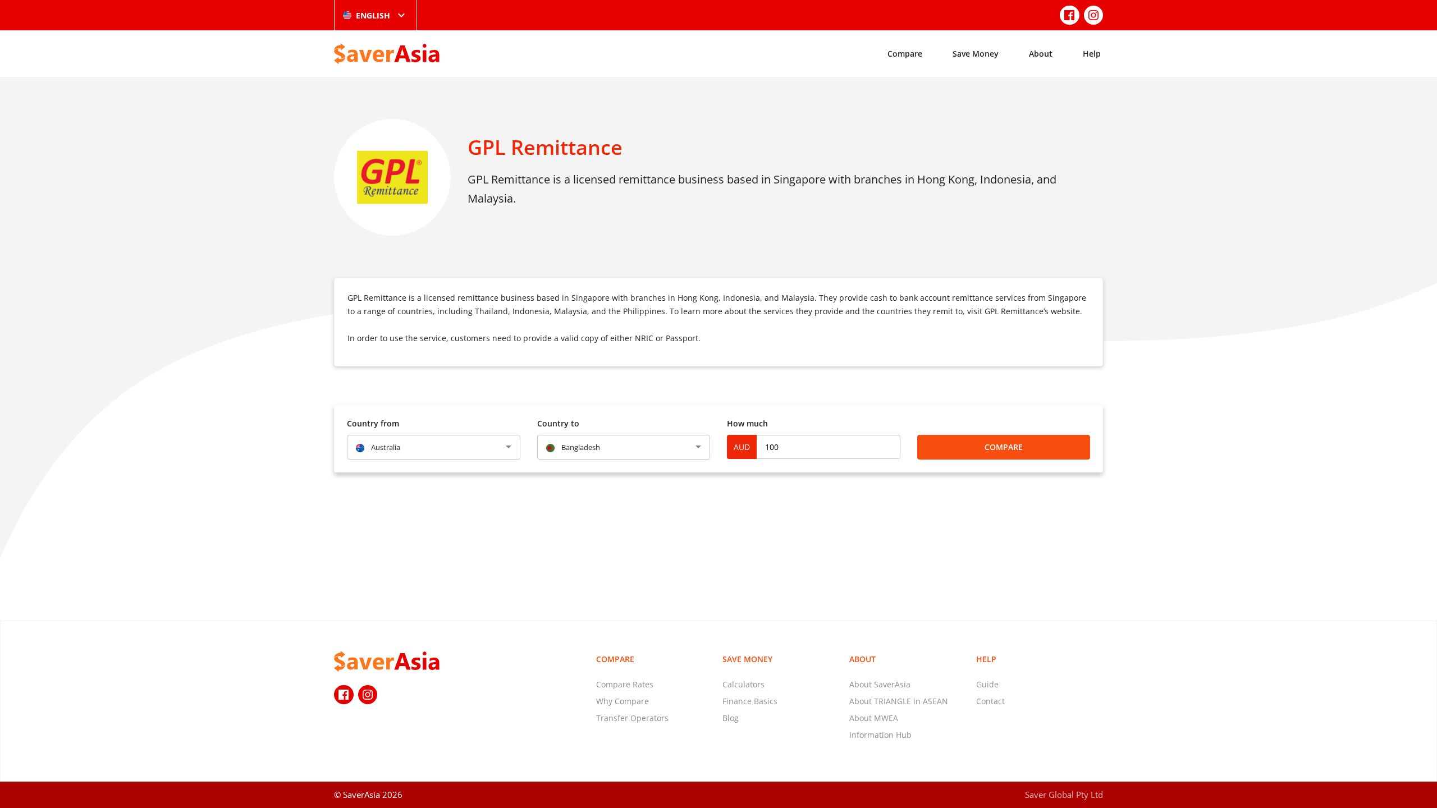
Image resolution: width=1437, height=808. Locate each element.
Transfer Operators (632, 718)
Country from (373, 423)
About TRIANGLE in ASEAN (898, 701)
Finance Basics (749, 701)
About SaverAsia (879, 684)
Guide (987, 684)
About (1040, 53)
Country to (558, 423)
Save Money (976, 53)
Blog (730, 718)
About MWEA (873, 718)
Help (1092, 53)
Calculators (743, 684)
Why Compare (622, 701)
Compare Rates (624, 684)
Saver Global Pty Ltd (1064, 794)
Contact (990, 701)
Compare (904, 53)
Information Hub (880, 734)
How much (747, 423)
